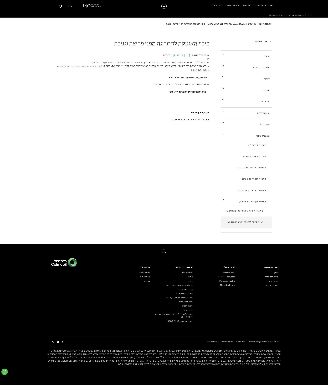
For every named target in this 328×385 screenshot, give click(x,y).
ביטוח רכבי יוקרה (271, 276)
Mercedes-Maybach (226, 276)
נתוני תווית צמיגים (186, 301)
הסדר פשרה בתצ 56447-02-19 (180, 321)
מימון (276, 272)
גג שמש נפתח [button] (263, 113)
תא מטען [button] (266, 90)
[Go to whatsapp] (4, 372)
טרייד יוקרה (273, 281)
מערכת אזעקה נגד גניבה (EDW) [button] (252, 201)
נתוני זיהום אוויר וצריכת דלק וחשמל (179, 297)
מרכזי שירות (145, 276)
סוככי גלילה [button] (265, 124)
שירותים (283, 15)
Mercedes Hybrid (227, 285)
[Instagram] (52, 341)
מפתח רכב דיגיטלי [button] (261, 67)
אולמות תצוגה (144, 272)
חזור (308, 15)
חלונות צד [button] (265, 101)
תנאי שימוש (240, 341)
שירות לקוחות (187, 272)
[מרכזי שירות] (61, 6)
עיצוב (190, 281)
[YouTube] (57, 341)
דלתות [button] (267, 79)
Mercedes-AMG (228, 272)
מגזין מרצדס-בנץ (186, 289)
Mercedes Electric (227, 281)
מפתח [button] (267, 56)
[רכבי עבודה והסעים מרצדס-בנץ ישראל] (164, 6)
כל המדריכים (265, 24)
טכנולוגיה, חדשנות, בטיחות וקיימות (179, 285)
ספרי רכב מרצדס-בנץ (184, 293)
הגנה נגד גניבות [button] (263, 136)
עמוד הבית (291, 15)
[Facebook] (62, 341)
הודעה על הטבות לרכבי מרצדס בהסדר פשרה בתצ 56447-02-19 (174, 315)
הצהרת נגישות (213, 341)
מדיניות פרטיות (227, 341)
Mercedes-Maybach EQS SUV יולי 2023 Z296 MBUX (232, 24)
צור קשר (146, 281)
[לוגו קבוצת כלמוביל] (64, 266)
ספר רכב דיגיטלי (271, 285)
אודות (190, 276)
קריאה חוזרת (188, 310)
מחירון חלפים (187, 305)
